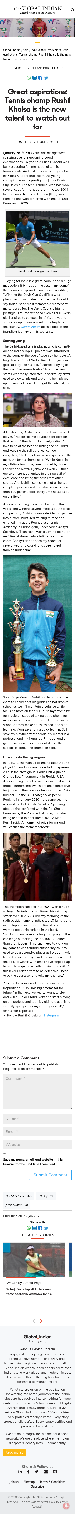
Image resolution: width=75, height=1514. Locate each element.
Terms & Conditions (52, 1482)
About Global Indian (37, 1348)
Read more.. (14, 1452)
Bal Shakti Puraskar (19, 1196)
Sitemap (29, 1482)
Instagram (51, 1015)
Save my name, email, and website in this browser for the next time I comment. (32, 1162)
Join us (14, 1482)
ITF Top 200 (46, 1196)
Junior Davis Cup (17, 1205)
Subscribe (37, 1486)
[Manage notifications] (66, 1506)
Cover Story (19, 68)
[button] (37, 42)
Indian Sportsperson (47, 68)
